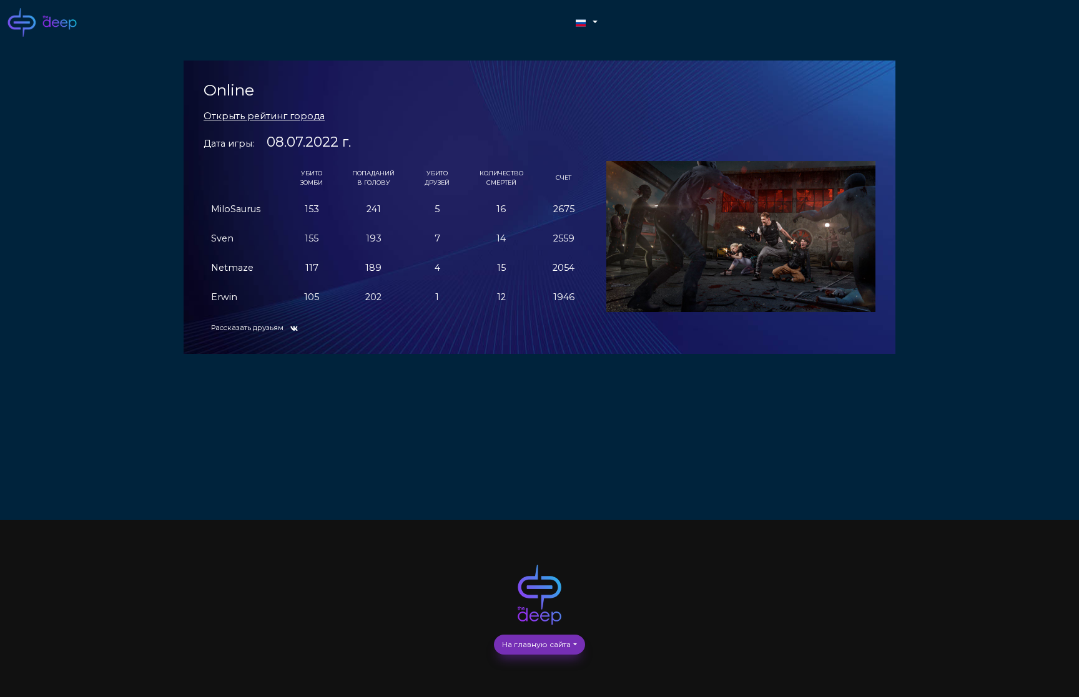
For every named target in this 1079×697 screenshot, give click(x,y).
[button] (587, 23)
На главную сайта (536, 644)
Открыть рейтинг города (264, 116)
